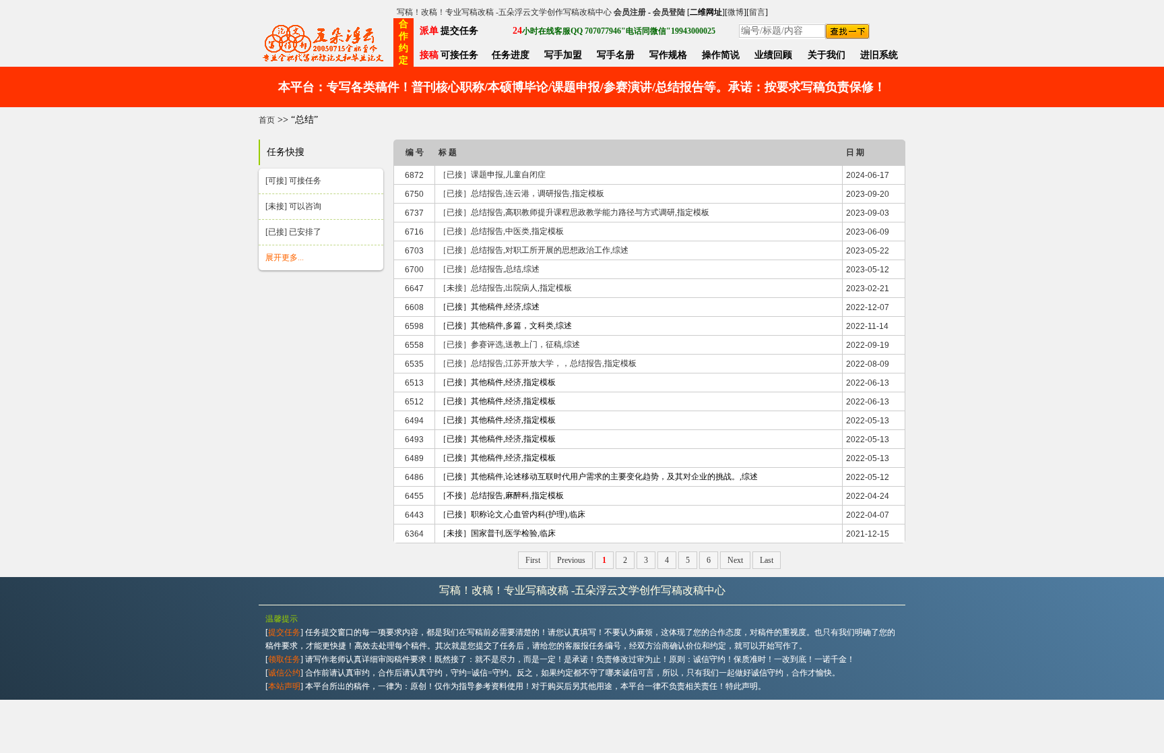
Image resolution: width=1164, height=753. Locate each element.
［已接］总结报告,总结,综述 (489, 269)
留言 (757, 12)
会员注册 (630, 12)
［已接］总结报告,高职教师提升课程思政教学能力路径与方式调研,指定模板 (574, 212)
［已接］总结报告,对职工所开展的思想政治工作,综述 (533, 250)
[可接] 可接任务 (293, 180)
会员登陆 (669, 12)
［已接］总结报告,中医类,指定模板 (501, 231)
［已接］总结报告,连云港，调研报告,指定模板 (521, 193)
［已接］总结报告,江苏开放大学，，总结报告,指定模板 (538, 363)
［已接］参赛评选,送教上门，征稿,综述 (509, 344)
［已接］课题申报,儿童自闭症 (492, 174)
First (532, 560)
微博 (736, 12)
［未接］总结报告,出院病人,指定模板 (505, 288)
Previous (571, 560)
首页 (267, 120)
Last (766, 560)
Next (735, 560)
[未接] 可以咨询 (293, 206)
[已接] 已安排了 (293, 232)
